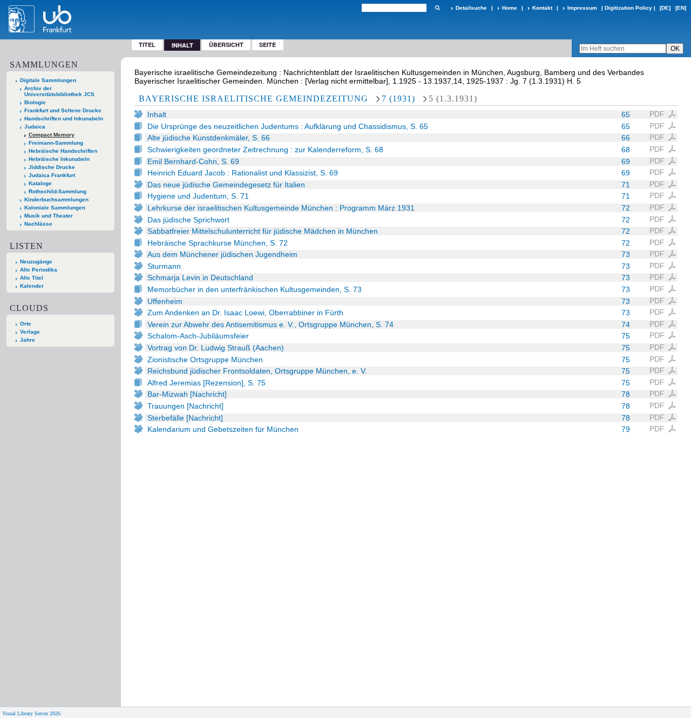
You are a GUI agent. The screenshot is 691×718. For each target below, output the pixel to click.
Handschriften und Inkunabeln (63, 118)
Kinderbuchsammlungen (56, 199)
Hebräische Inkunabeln (59, 159)
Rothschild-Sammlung (57, 191)
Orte (25, 324)
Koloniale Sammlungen (54, 208)
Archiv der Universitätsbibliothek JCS (59, 91)
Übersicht (226, 44)
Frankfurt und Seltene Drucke (62, 110)
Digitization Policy (628, 8)
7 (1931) (398, 98)
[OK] (437, 7)
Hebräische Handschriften (63, 151)
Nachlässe (38, 224)
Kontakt (542, 8)
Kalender (32, 286)
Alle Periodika (38, 270)
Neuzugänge (36, 262)
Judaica (34, 127)
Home (509, 8)
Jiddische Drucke (52, 167)
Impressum (582, 8)
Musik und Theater (48, 216)
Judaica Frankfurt (52, 175)
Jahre (27, 340)
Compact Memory (51, 135)
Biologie (35, 102)
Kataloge (40, 183)
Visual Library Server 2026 (31, 713)
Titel (147, 44)
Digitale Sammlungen (48, 80)
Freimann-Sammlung (56, 143)
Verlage (30, 332)
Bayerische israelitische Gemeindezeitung (253, 98)
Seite (267, 44)
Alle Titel (31, 278)
